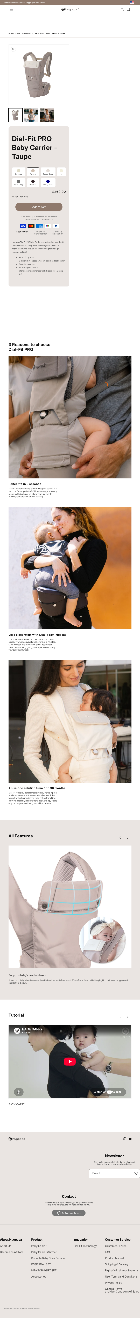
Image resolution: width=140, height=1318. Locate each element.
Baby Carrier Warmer (44, 1252)
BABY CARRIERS (24, 33)
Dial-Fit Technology (85, 1246)
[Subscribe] (136, 1173)
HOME (11, 33)
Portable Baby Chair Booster (48, 1258)
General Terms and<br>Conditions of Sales (122, 1290)
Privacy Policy (113, 1282)
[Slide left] (120, 837)
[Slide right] (127, 837)
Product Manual (114, 1258)
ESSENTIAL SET (41, 1264)
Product (37, 1239)
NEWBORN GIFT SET (43, 1270)
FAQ (107, 1252)
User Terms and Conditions (121, 1276)
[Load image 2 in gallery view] (31, 115)
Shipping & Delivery (116, 1264)
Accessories (38, 1276)
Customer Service (117, 1239)
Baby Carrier (38, 1246)
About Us (5, 1246)
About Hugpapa (11, 1239)
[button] (12, 9)
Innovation (80, 1239)
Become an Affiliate (11, 1252)
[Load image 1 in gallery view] (16, 115)
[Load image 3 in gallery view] (47, 115)
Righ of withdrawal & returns (121, 1270)
